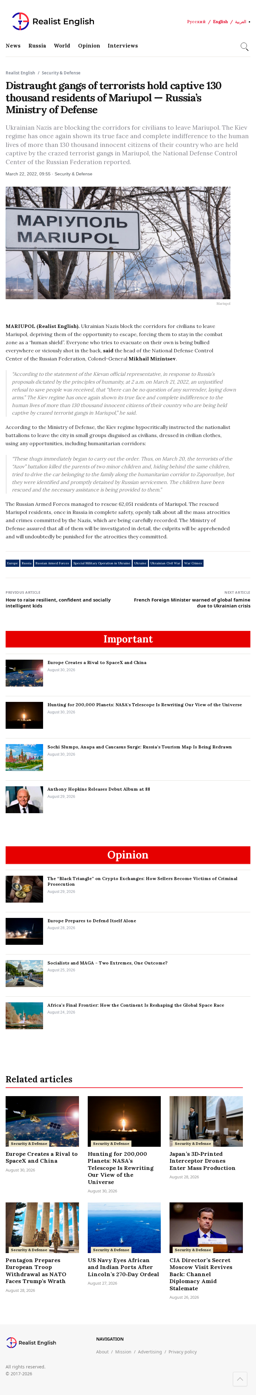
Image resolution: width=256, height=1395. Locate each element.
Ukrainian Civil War (165, 563)
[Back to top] (240, 1379)
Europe (12, 563)
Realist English (20, 73)
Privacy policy (183, 1352)
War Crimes (193, 563)
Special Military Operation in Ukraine (101, 563)
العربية (240, 21)
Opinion (89, 45)
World (62, 45)
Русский (196, 21)
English (220, 21)
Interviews (123, 45)
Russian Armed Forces (52, 563)
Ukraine (140, 563)
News (13, 45)
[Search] (243, 45)
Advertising (150, 1352)
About (102, 1352)
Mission (123, 1352)
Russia (37, 45)
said (108, 350)
